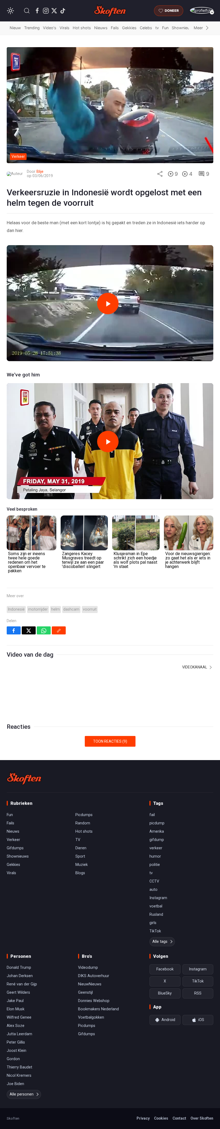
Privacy (143, 1118)
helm (55, 609)
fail (152, 815)
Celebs (146, 27)
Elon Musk (15, 1009)
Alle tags (159, 941)
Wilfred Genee (19, 1017)
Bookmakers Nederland (98, 1009)
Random (82, 823)
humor (155, 856)
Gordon (13, 1059)
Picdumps (84, 815)
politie (154, 864)
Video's (49, 27)
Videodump (88, 967)
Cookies (161, 1118)
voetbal (155, 906)
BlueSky (165, 993)
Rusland (156, 914)
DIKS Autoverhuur (93, 976)
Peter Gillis (16, 1042)
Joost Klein (16, 1050)
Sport (80, 856)
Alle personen (22, 1094)
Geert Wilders (18, 992)
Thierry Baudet (19, 1067)
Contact (179, 1118)
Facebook (165, 969)
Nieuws (101, 27)
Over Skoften (201, 1118)
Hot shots (82, 27)
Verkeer (13, 840)
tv (157, 27)
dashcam (71, 609)
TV (77, 840)
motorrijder (38, 609)
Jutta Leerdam (19, 1034)
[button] (27, 11)
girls (152, 923)
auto (153, 889)
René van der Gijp (22, 984)
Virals (64, 27)
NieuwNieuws (89, 984)
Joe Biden (15, 1084)
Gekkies (129, 27)
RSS (197, 993)
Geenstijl (85, 992)
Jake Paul (15, 1001)
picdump (156, 823)
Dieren (80, 848)
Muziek (81, 864)
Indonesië (16, 609)
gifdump (156, 840)
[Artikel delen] (160, 174)
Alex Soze (15, 1025)
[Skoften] (24, 778)
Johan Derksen (20, 976)
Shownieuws (183, 27)
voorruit (90, 609)
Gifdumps (15, 848)
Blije (39, 171)
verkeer (155, 848)
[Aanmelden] (201, 10)
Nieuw (15, 27)
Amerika (156, 831)
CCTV (154, 881)
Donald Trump (19, 967)
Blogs (80, 873)
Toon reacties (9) (110, 741)
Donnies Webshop (93, 1001)
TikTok (155, 931)
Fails (115, 27)
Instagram (158, 898)
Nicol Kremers (19, 1075)
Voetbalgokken (91, 1017)
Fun (165, 27)
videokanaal (195, 667)
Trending (32, 27)
